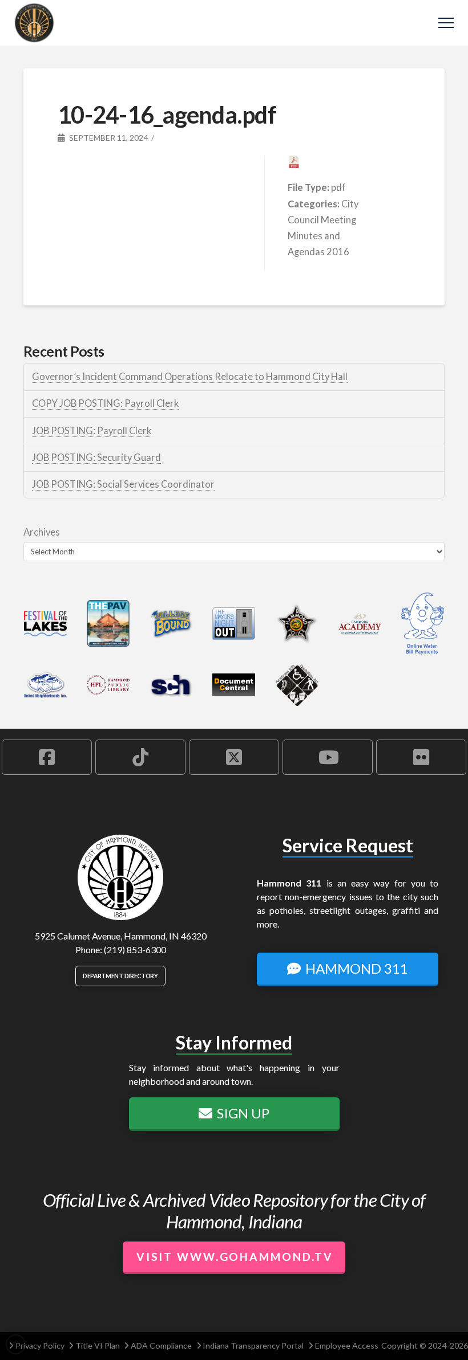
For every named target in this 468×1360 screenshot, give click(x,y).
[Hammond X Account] (234, 757)
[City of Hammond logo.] (120, 877)
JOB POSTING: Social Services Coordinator (123, 484)
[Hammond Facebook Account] (47, 757)
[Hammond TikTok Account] (140, 757)
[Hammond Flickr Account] (421, 757)
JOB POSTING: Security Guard (96, 457)
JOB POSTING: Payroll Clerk (91, 430)
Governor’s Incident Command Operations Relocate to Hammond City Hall (190, 376)
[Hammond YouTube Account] (328, 757)
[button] (446, 23)
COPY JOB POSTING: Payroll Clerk (105, 403)
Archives (41, 532)
